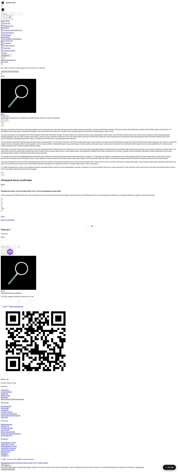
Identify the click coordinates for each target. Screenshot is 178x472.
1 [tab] (86, 226)
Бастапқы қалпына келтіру (10, 71)
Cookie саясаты (43, 463)
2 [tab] (89, 226)
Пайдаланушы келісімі (24, 463)
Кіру (8, 21)
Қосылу (4, 21)
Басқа (3, 114)
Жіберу (4, 254)
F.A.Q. (35, 463)
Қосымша (4, 62)
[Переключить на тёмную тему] (3, 58)
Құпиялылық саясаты (8, 463)
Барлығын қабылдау (8, 469)
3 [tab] (92, 226)
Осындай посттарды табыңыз (11, 293)
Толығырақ (140, 467)
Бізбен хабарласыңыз (8, 60)
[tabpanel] (88, 203)
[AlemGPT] (169, 467)
